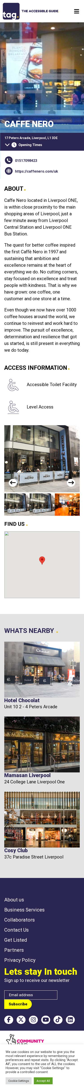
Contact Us (16, 930)
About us (14, 900)
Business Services (24, 910)
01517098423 (26, 161)
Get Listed (15, 940)
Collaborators (19, 920)
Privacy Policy (19, 960)
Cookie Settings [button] (18, 1081)
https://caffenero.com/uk (36, 171)
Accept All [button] (43, 1081)
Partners (14, 950)
